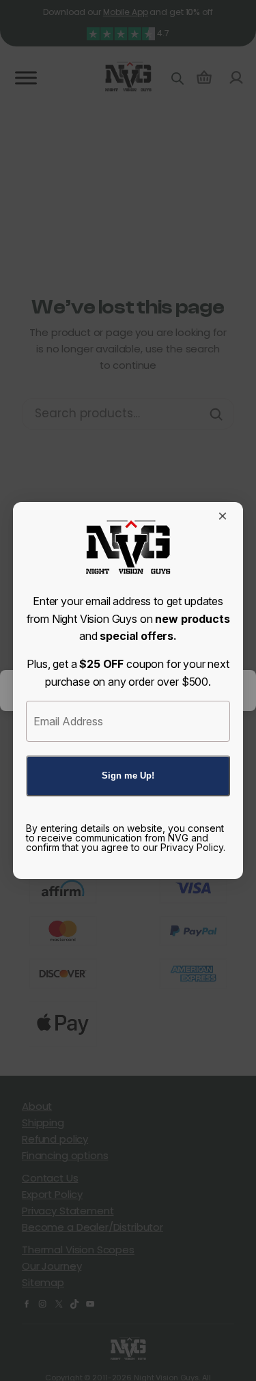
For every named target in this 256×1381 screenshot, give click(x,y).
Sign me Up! (128, 775)
